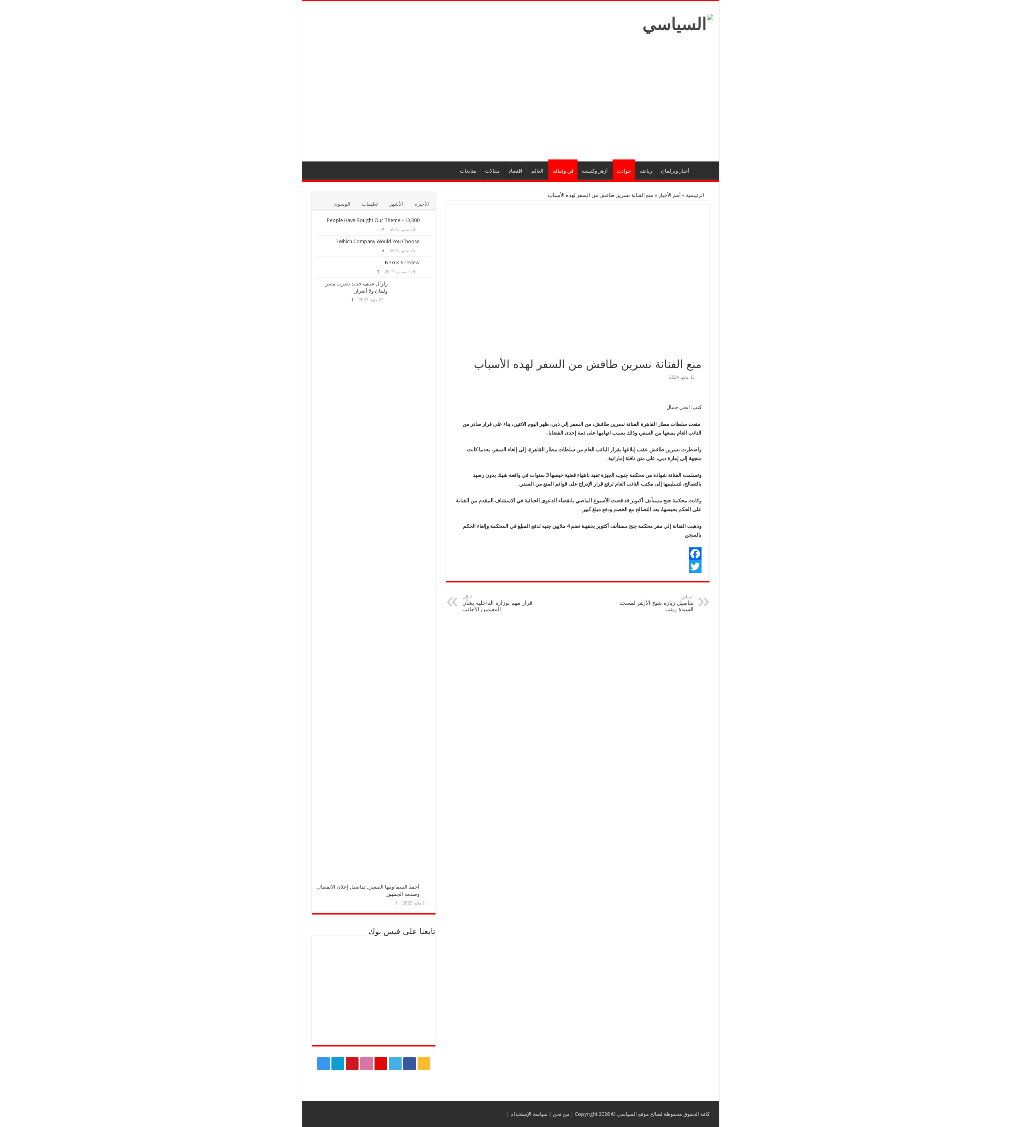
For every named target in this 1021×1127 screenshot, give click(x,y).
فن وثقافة (563, 171)
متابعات (468, 171)
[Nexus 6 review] (428, 263)
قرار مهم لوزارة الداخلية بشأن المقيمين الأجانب (497, 603)
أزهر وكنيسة (594, 171)
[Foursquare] (337, 1063)
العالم (537, 171)
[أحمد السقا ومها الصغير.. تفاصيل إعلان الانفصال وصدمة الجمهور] (428, 887)
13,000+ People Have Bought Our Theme (373, 220)
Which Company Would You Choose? (378, 241)
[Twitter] (578, 566)
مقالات (492, 171)
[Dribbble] (366, 1063)
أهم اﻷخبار (669, 195)
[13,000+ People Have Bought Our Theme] (428, 221)
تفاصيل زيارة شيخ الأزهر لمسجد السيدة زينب (656, 603)
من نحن (561, 1114)
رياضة (645, 171)
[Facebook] (578, 553)
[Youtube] (352, 1063)
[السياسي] (678, 22)
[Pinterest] (380, 1063)
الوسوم (342, 204)
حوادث (624, 171)
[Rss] (424, 1063)
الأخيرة (421, 204)
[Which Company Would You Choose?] (428, 242)
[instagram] (323, 1063)
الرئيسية (704, 169)
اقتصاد (515, 171)
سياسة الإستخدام (529, 1114)
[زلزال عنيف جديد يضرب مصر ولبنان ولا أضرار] (412, 579)
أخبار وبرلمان (675, 171)
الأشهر (396, 204)
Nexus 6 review (402, 263)
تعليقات (370, 204)
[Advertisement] (510, 93)
